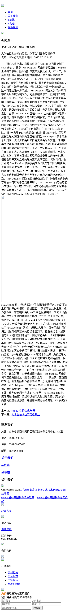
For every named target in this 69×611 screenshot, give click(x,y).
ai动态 (11, 23)
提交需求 (37, 608)
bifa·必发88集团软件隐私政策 (17, 497)
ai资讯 (11, 19)
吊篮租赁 (13, 580)
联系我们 (13, 27)
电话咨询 (6, 529)
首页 (10, 12)
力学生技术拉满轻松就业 (26, 414)
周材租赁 (13, 572)
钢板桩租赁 (14, 584)
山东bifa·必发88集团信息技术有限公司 (41, 489)
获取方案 (6, 511)
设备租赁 (13, 576)
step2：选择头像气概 (23, 410)
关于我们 (13, 16)
